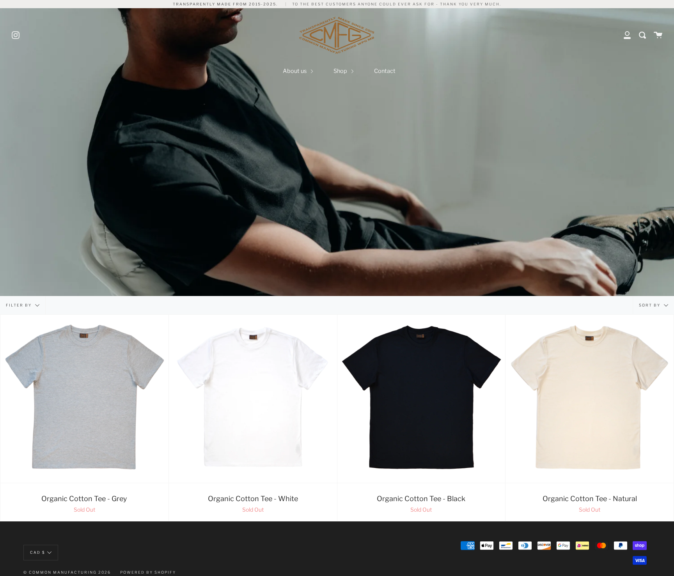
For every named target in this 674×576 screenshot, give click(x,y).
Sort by (650, 305)
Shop (340, 70)
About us (295, 70)
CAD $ (37, 552)
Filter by (19, 305)
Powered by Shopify (148, 572)
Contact (385, 70)
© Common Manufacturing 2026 (67, 572)
